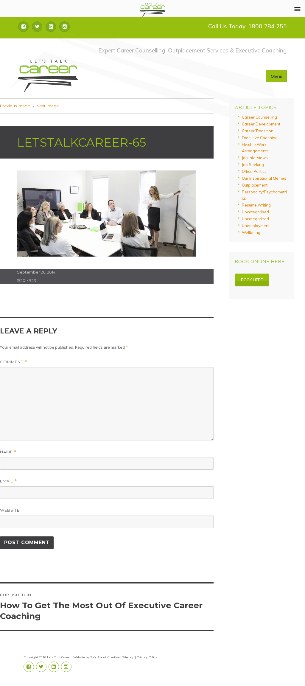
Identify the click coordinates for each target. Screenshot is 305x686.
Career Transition (257, 130)
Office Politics (254, 171)
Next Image (47, 105)
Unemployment (256, 225)
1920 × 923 (26, 280)
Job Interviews (255, 157)
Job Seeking (253, 164)
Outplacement (254, 185)
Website (10, 510)
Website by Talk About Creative (96, 657)
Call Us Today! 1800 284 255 (247, 26)
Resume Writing (256, 205)
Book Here (252, 279)
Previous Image (15, 105)
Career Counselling (259, 117)
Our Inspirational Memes (264, 178)
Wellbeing (251, 232)
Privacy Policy (147, 657)
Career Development (261, 124)
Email (8, 481)
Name (8, 451)
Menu (276, 76)
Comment (13, 361)
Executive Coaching (260, 137)
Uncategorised (255, 211)
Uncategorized (255, 218)
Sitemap (128, 657)
